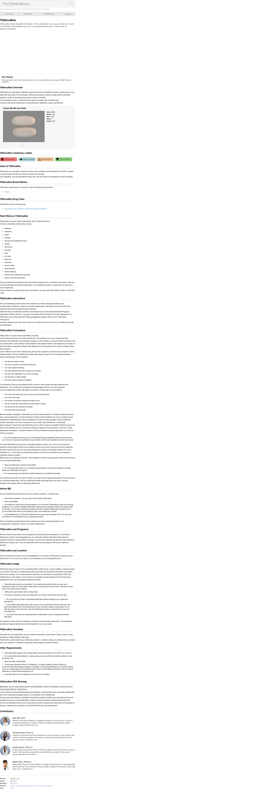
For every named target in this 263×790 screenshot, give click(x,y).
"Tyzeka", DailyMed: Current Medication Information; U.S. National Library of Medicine (31, 786)
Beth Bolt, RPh (13, 783)
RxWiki (12, 788)
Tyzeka (7, 192)
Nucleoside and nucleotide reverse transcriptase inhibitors (25, 209)
